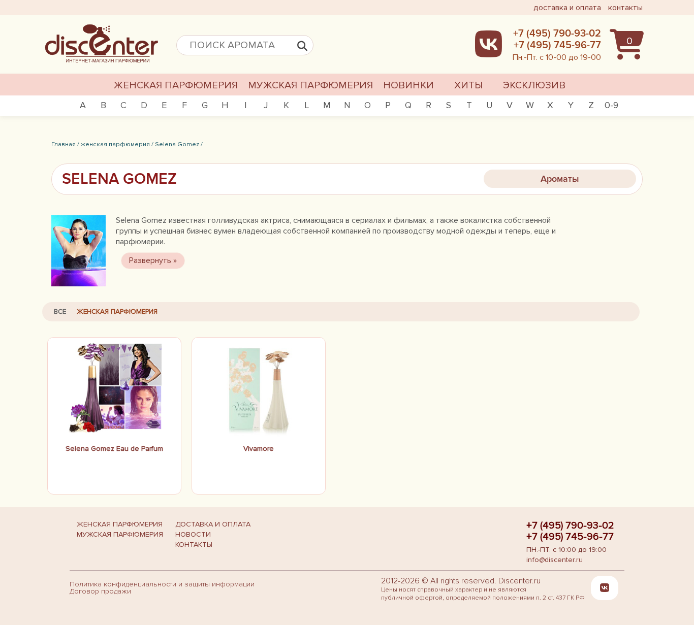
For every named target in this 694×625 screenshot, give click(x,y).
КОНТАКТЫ (193, 544)
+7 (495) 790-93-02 (570, 525)
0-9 (611, 105)
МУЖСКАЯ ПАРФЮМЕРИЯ (310, 85)
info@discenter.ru (554, 559)
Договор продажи (100, 591)
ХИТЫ (468, 85)
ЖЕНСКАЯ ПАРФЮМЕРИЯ (176, 85)
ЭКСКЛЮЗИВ (534, 85)
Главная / (65, 144)
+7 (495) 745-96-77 (570, 537)
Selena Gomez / (179, 144)
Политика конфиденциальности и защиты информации (162, 584)
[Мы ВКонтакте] (604, 587)
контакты (625, 8)
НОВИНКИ (408, 85)
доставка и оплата (567, 8)
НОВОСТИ (193, 534)
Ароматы (560, 178)
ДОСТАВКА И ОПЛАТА (212, 524)
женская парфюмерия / (117, 144)
